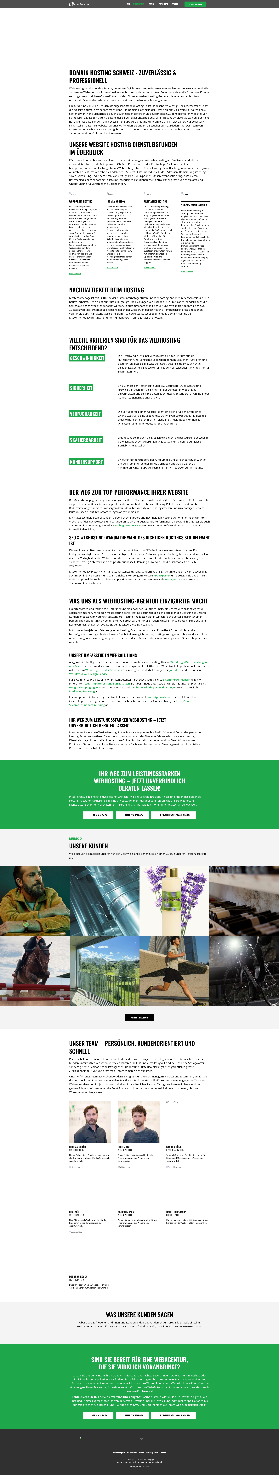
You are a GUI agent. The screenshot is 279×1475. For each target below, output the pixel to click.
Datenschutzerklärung (138, 1462)
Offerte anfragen (195, 4)
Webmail (158, 1462)
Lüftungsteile (104, 904)
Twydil (35, 974)
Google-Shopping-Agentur (85, 687)
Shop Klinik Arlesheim (174, 904)
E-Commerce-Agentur (176, 679)
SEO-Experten (162, 575)
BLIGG (34, 904)
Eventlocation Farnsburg (244, 904)
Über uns (174, 4)
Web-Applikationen (160, 697)
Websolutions (138, 4)
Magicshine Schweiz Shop (244, 974)
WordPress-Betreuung (79, 259)
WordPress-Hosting (78, 209)
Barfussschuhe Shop (174, 974)
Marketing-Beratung (82, 691)
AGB (151, 1462)
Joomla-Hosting (120, 206)
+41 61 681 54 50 (99, 815)
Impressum (122, 1462)
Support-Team (150, 467)
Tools (151, 4)
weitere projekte (139, 1017)
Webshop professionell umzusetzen (107, 683)
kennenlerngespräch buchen (175, 815)
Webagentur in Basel (128, 525)
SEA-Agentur (172, 579)
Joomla (173, 670)
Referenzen (163, 4)
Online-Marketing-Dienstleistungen (154, 687)
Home (128, 4)
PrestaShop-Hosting (159, 206)
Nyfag (104, 974)
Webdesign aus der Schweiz (102, 670)
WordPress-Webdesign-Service (88, 674)
